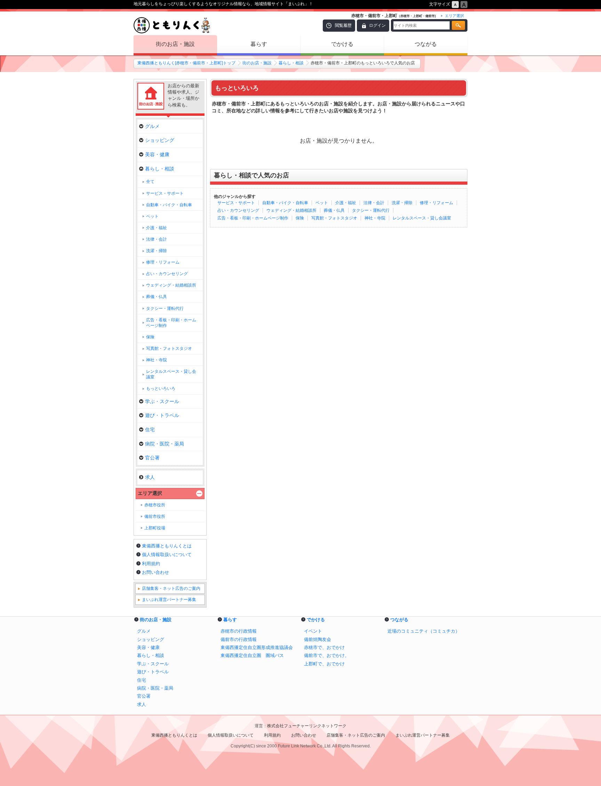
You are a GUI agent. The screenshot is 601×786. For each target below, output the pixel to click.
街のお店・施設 (175, 44)
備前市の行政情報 (239, 639)
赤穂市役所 (154, 505)
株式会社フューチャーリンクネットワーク (306, 725)
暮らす (258, 44)
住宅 (150, 429)
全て (150, 181)
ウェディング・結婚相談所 (291, 210)
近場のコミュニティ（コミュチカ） (423, 631)
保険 (300, 218)
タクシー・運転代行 (371, 210)
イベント (313, 631)
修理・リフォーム (436, 202)
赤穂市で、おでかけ (324, 647)
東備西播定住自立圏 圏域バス (252, 655)
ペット (321, 202)
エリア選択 (150, 493)
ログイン (377, 25)
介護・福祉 (345, 202)
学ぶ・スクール (162, 401)
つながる (426, 44)
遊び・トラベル (162, 415)
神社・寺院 (374, 218)
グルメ (152, 126)
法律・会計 (373, 202)
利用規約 (151, 563)
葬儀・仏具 (334, 210)
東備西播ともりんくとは (167, 545)
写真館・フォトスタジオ (334, 218)
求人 (150, 477)
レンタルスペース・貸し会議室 (422, 218)
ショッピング (159, 140)
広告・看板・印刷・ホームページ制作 (252, 218)
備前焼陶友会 (317, 639)
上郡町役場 (154, 528)
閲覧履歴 (343, 25)
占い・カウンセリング (238, 210)
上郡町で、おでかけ (324, 663)
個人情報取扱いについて (167, 554)
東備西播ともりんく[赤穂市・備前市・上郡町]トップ (186, 63)
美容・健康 (157, 154)
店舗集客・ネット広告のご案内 (171, 588)
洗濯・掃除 (402, 202)
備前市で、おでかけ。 (326, 655)
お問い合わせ (155, 572)
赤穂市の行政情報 (239, 631)
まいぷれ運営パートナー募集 (169, 599)
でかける (342, 44)
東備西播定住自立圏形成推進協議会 (257, 647)
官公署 (152, 457)
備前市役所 (154, 516)
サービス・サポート (236, 202)
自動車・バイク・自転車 (285, 202)
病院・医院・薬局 (164, 444)
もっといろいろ (160, 388)
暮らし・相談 (291, 63)
